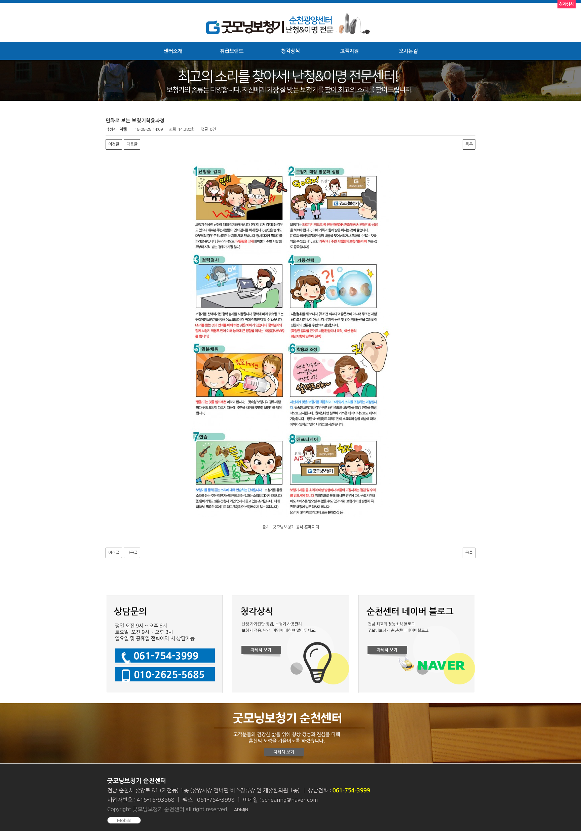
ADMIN (241, 809)
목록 (469, 144)
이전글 (113, 144)
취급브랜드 (231, 50)
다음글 (132, 144)
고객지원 (349, 50)
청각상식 (290, 50)
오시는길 (408, 50)
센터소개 (172, 50)
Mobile (124, 820)
